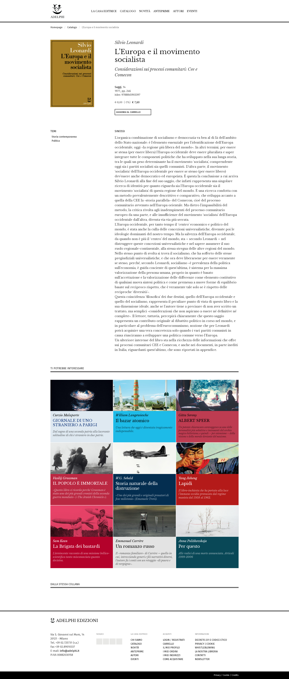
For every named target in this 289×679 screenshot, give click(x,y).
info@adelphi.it (69, 650)
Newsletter (202, 659)
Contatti (200, 655)
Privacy (199, 643)
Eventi (192, 11)
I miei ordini (170, 651)
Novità (144, 11)
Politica (55, 140)
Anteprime (161, 11)
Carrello (168, 643)
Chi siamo (136, 639)
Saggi (118, 87)
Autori (178, 11)
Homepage (56, 27)
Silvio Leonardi (129, 42)
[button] (229, 43)
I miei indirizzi (171, 655)
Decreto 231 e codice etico (211, 639)
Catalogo (128, 11)
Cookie (210, 643)
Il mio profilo (171, 647)
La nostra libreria (206, 651)
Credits (235, 675)
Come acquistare (173, 659)
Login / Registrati (174, 639)
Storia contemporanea (63, 136)
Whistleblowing (205, 647)
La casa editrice (104, 11)
